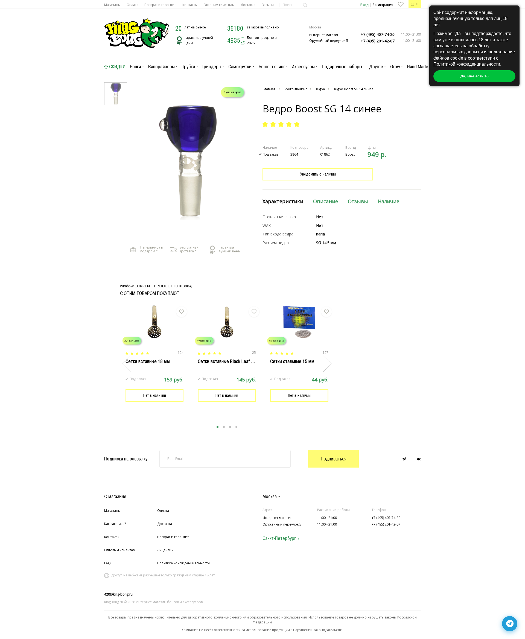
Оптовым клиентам (219, 4)
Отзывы (267, 4)
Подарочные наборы (342, 67)
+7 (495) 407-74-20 (378, 34)
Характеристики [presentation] (282, 201)
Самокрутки (240, 67)
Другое (376, 67)
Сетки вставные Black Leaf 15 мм (230, 361)
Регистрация (383, 4)
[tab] (282, 201)
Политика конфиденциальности (183, 563)
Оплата (132, 4)
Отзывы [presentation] (358, 201)
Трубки (188, 67)
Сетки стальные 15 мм (292, 361)
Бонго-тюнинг (272, 67)
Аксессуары (303, 67)
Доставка (248, 4)
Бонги (135, 67)
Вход (364, 4)
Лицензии (165, 550)
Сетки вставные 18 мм (148, 361)
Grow (395, 67)
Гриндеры (211, 67)
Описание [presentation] (325, 201)
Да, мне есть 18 (474, 76)
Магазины (112, 4)
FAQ (107, 563)
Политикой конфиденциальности (466, 64)
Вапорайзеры (161, 67)
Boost (350, 154)
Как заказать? (115, 523)
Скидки (117, 67)
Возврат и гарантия (160, 4)
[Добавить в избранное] (181, 312)
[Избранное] (400, 4)
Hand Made (417, 67)
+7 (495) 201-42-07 (378, 40)
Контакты (189, 4)
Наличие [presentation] (388, 201)
